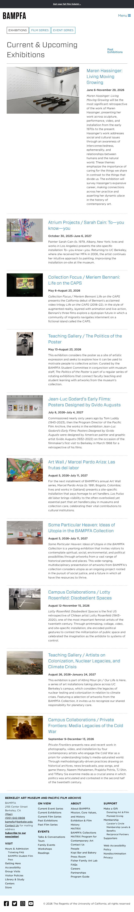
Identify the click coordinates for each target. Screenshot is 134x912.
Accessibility (13, 867)
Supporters (110, 838)
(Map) (9, 814)
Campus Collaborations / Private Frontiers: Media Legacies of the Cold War (85, 725)
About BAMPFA (80, 808)
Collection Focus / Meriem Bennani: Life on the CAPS (84, 280)
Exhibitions (17, 30)
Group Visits (12, 871)
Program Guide (80, 876)
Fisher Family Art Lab (84, 860)
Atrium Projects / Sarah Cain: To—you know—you (86, 225)
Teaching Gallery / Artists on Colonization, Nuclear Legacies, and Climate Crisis (84, 660)
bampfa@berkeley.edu (19, 821)
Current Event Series (50, 808)
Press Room (78, 856)
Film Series (40, 30)
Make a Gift (111, 808)
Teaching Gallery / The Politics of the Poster (85, 338)
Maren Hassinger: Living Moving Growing (104, 76)
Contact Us (12, 825)
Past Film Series (48, 824)
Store (8, 887)
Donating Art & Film (118, 812)
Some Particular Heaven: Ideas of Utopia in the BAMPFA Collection (81, 527)
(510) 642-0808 (15, 818)
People (75, 848)
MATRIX (76, 828)
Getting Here (13, 863)
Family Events (46, 844)
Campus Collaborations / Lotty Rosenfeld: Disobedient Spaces (80, 594)
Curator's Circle (115, 823)
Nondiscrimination (115, 853)
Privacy (108, 857)
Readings (43, 853)
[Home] (17, 15)
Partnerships (78, 872)
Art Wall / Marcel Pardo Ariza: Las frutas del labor (81, 464)
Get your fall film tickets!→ (67, 4)
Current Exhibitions (49, 812)
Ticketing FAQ (16, 852)
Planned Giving (115, 816)
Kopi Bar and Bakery (83, 852)
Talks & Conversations (51, 836)
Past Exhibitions (115, 50)
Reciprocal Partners (118, 834)
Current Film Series (49, 816)
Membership (111, 819)
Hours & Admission (17, 848)
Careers (75, 868)
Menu (123, 15)
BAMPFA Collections (83, 832)
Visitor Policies (14, 875)
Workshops (45, 848)
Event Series (63, 30)
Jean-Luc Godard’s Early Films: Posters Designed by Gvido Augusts (84, 401)
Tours (41, 840)
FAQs (74, 864)
